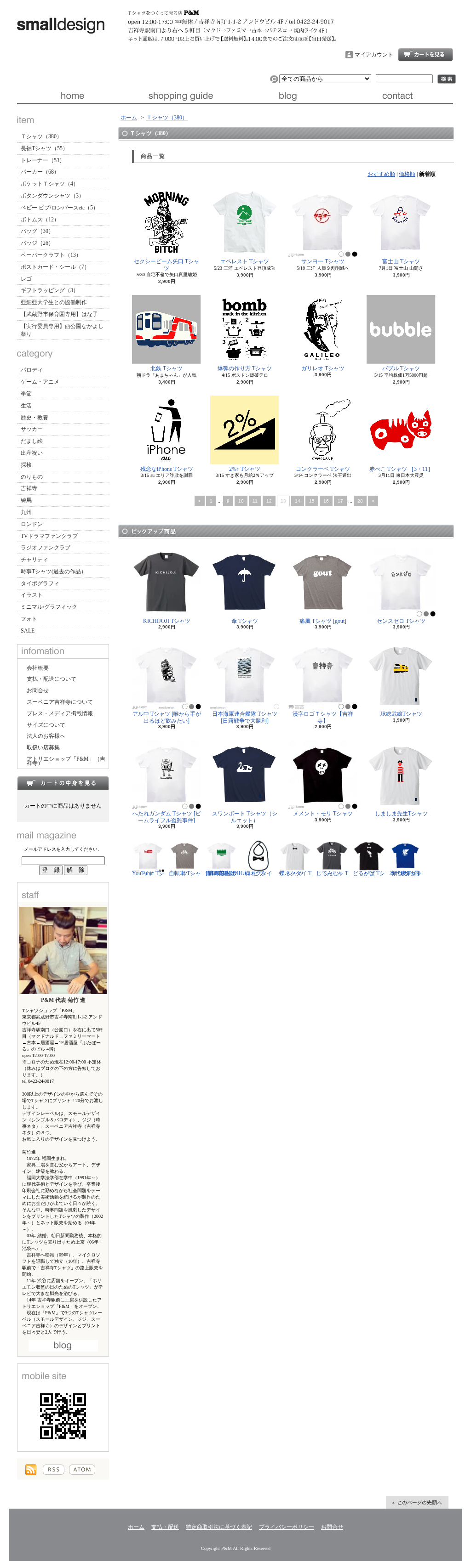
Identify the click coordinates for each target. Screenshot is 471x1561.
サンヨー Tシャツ (323, 261)
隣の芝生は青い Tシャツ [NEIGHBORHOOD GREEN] (229, 873)
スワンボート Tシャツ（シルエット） (244, 816)
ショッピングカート (425, 55)
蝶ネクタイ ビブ (258, 873)
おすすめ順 (381, 174)
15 (312, 500)
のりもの (32, 477)
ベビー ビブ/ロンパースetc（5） (59, 207)
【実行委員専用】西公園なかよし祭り (62, 330)
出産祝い (32, 453)
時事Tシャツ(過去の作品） (53, 571)
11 (255, 500)
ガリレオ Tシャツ (323, 368)
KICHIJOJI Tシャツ (166, 621)
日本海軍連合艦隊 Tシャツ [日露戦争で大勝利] (244, 717)
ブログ (290, 95)
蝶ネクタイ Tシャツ (295, 873)
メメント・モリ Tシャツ (323, 813)
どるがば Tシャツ (369, 873)
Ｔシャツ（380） (41, 136)
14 (297, 500)
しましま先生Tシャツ (401, 813)
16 (326, 500)
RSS (53, 1470)
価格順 (407, 174)
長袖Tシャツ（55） (44, 148)
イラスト (32, 595)
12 (269, 500)
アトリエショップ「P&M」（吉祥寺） (66, 761)
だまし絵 (32, 441)
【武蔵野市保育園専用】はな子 (59, 314)
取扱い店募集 (43, 747)
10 (241, 500)
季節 (26, 393)
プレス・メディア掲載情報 (60, 713)
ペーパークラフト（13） (51, 255)
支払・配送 (165, 1527)
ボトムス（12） (40, 219)
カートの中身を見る (63, 783)
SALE (27, 631)
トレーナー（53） (43, 160)
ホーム (71, 95)
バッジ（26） (37, 243)
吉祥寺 (29, 488)
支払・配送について (180, 95)
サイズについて (46, 725)
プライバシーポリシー (286, 1527)
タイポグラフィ (40, 583)
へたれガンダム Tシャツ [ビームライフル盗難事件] (166, 816)
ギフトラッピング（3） (50, 290)
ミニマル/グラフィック (49, 607)
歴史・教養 (34, 417)
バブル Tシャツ (401, 368)
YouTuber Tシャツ (148, 873)
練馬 (26, 500)
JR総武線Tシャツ (401, 714)
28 (360, 500)
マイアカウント (374, 54)
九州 (26, 512)
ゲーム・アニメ (40, 382)
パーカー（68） (40, 172)
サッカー (32, 429)
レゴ (26, 279)
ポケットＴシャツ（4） (50, 184)
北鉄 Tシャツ (166, 368)
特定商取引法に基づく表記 (219, 1527)
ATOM (82, 1470)
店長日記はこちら (63, 1346)
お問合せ (399, 95)
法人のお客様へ (46, 736)
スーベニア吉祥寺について (60, 702)
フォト (29, 619)
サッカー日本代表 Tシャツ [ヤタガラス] (406, 873)
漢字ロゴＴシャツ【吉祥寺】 (323, 717)
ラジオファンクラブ (45, 547)
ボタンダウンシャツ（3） (52, 195)
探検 (26, 465)
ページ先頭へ (417, 1502)
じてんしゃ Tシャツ (332, 873)
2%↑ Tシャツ (244, 469)
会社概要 (38, 668)
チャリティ (34, 559)
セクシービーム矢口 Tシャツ (166, 264)
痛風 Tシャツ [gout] (322, 621)
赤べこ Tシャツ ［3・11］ (401, 469)
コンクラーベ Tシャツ (323, 469)
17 (340, 500)
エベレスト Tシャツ (244, 261)
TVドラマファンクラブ (49, 536)
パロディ (32, 370)
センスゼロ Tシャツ (401, 621)
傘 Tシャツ (244, 621)
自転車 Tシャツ (185, 873)
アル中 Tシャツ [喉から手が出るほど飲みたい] (166, 717)
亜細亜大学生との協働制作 (54, 302)
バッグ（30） (37, 231)
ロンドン (32, 524)
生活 (26, 405)
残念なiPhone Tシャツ (166, 469)
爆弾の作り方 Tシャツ (245, 368)
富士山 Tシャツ (401, 261)
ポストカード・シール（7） (55, 267)
